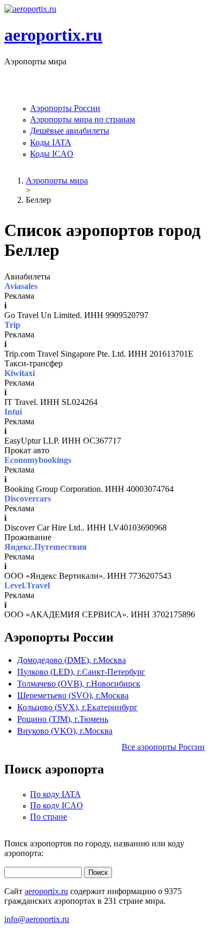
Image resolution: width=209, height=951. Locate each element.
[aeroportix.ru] (30, 8)
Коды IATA (50, 142)
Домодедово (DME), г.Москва (71, 660)
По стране (48, 816)
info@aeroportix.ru (36, 919)
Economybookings (37, 460)
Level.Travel (27, 585)
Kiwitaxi (19, 373)
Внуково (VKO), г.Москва (65, 730)
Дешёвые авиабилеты (69, 130)
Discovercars (27, 498)
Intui (13, 411)
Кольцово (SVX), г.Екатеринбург (77, 707)
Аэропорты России (65, 108)
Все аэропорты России (163, 746)
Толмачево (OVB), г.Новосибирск (78, 683)
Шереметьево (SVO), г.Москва (73, 695)
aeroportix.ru (53, 35)
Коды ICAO (51, 153)
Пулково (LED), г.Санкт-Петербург (81, 671)
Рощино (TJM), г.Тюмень (62, 719)
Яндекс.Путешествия (45, 546)
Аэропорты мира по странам (82, 119)
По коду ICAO (56, 805)
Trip (12, 324)
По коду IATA (55, 794)
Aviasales (21, 286)
